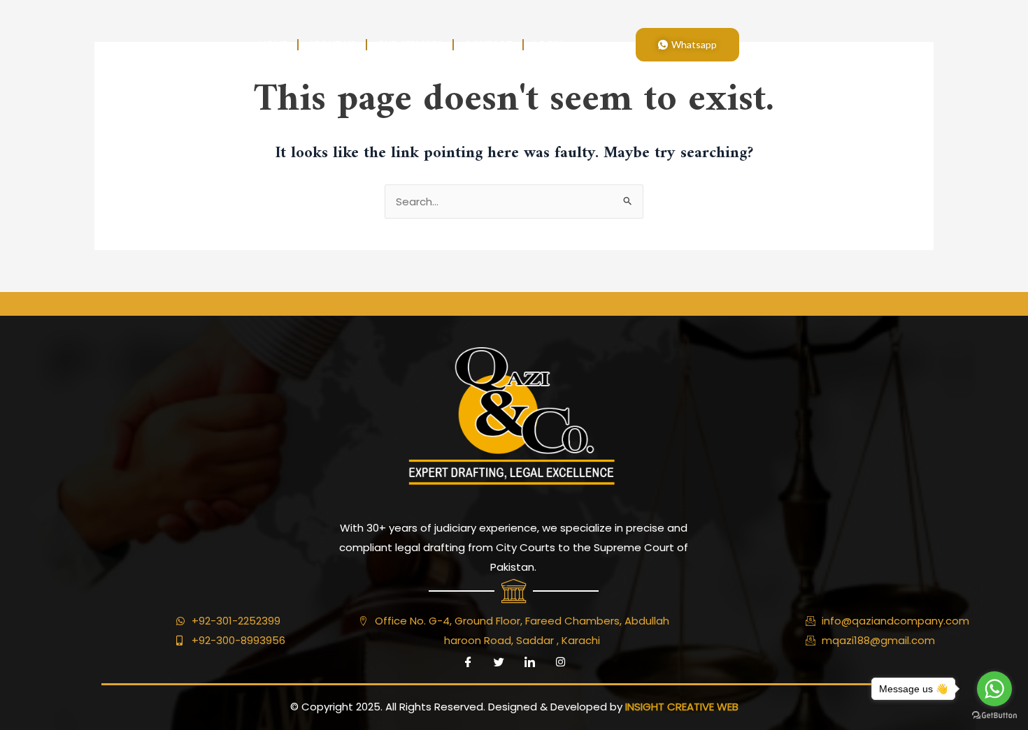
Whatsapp (694, 44)
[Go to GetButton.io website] (994, 715)
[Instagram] (560, 662)
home (273, 45)
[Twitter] (498, 662)
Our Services (410, 45)
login (548, 45)
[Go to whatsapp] (994, 688)
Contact (488, 45)
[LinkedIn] (529, 662)
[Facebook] (467, 662)
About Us (332, 45)
